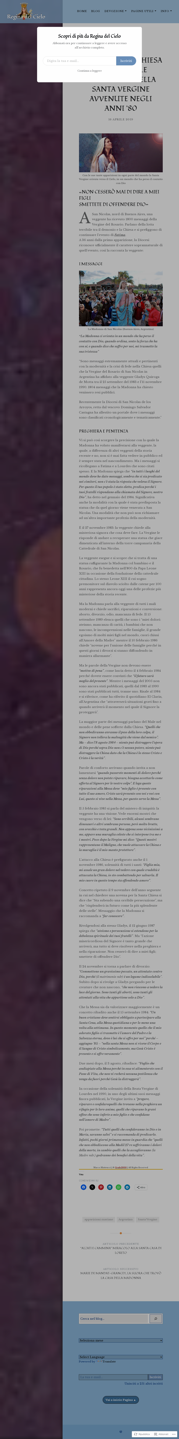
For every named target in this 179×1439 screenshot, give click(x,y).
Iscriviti (126, 61)
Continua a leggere (89, 70)
